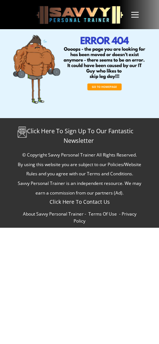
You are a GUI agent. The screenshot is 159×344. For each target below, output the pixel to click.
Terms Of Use (102, 214)
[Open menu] (135, 14)
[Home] (79, 15)
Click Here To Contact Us (80, 201)
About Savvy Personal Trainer (53, 214)
